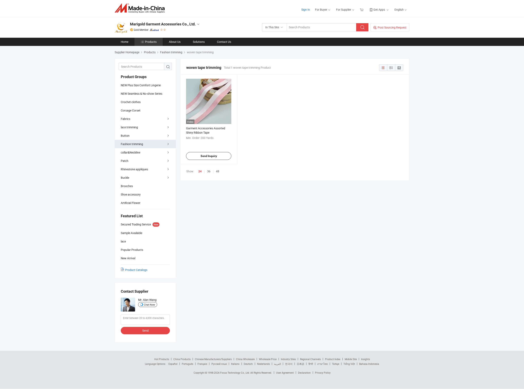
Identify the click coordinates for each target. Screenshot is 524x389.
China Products (182, 359)
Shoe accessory (131, 194)
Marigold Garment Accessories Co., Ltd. (163, 24)
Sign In (305, 9)
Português (187, 363)
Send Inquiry (209, 156)
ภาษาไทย (322, 363)
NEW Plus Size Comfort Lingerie (141, 85)
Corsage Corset (130, 110)
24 (200, 171)
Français (202, 363)
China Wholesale (245, 359)
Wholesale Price (268, 359)
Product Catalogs (136, 270)
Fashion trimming (132, 144)
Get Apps (379, 9)
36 (208, 171)
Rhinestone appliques (134, 169)
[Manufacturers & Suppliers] (141, 8)
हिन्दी (310, 363)
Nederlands (263, 363)
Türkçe (335, 363)
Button (125, 136)
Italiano (235, 363)
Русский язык (219, 363)
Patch (124, 161)
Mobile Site (351, 359)
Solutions (199, 42)
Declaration (304, 372)
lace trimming (129, 127)
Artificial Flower (130, 203)
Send (145, 330)
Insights (365, 359)
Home (124, 42)
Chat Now (149, 304)
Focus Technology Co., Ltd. (235, 372)
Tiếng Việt (349, 363)
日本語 (300, 363)
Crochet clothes (131, 102)
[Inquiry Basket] (362, 9)
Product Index (332, 359)
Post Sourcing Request (392, 27)
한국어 (288, 363)
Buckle (125, 178)
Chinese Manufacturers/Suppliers (213, 359)
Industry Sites (288, 359)
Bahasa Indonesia (369, 363)
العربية (277, 363)
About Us (175, 42)
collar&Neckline (130, 152)
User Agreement (285, 372)
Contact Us (224, 42)
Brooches (127, 186)
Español (172, 363)
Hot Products (161, 359)
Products (151, 42)
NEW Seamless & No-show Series (141, 94)
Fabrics (125, 119)
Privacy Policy (323, 372)
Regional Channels (310, 359)
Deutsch (248, 363)
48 (217, 171)
